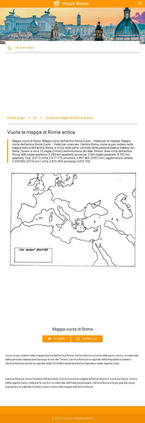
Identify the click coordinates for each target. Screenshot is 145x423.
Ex (35, 118)
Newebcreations (83, 418)
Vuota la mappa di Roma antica (69, 118)
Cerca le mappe (24, 47)
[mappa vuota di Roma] (72, 267)
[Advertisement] (72, 85)
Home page (16, 118)
